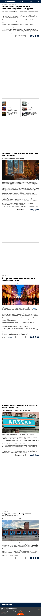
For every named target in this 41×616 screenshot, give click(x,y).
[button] (2, 1)
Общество (14, 4)
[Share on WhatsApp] (38, 36)
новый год (13, 100)
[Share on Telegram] (35, 36)
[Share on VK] (31, 36)
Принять (20, 614)
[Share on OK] (33, 36)
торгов (34, 308)
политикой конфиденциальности (22, 611)
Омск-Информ (10, 1)
